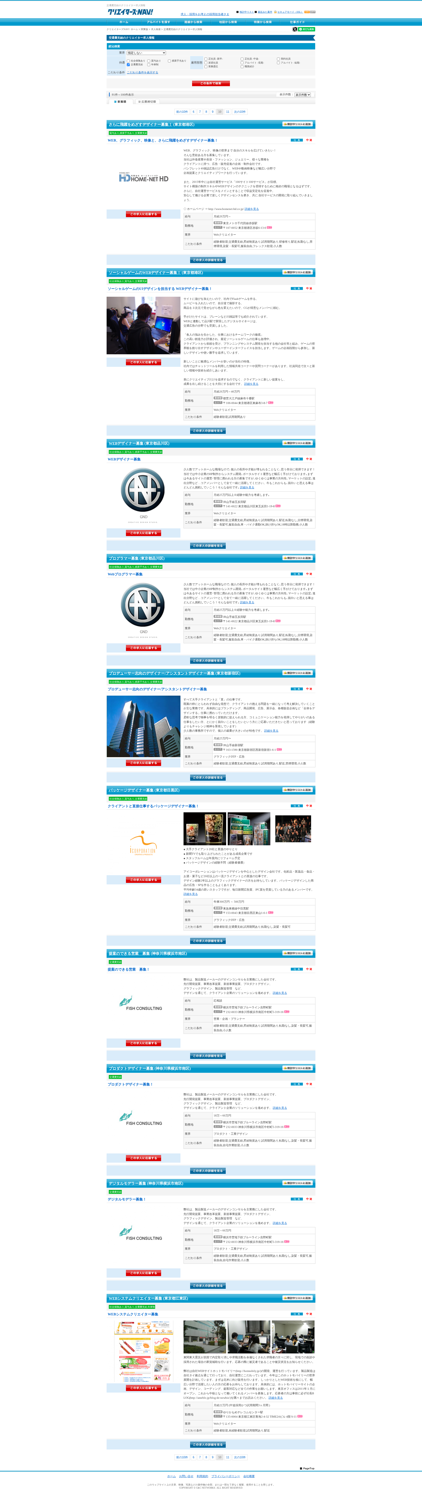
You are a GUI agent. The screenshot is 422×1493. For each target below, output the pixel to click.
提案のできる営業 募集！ (129, 969)
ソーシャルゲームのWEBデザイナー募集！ (145, 273)
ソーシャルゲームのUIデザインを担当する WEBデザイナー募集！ (160, 289)
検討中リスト (247, 12)
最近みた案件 (265, 12)
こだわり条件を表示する (142, 72)
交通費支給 (137, 64)
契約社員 (286, 58)
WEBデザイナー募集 (126, 443)
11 (227, 111)
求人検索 (156, 29)
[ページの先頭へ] (307, 1468)
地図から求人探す (228, 22)
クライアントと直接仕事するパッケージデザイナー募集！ (153, 806)
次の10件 (240, 111)
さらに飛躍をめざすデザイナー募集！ (140, 124)
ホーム (171, 1476)
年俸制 (154, 64)
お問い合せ (186, 1476)
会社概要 (249, 1476)
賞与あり (156, 60)
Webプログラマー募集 (125, 574)
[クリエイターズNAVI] (130, 12)
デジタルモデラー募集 (127, 1183)
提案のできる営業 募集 (129, 953)
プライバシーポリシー (225, 1476)
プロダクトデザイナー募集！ (130, 1084)
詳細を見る (252, 209)
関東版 (144, 29)
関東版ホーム (124, 22)
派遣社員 (213, 62)
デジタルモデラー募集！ (127, 1199)
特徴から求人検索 (263, 22)
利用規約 (202, 1476)
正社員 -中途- (252, 58)
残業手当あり (179, 60)
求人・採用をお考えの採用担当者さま (205, 14)
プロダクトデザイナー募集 (131, 1068)
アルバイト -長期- (254, 62)
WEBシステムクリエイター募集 (135, 1298)
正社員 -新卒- (215, 58)
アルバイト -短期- (290, 62)
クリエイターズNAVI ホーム (122, 29)
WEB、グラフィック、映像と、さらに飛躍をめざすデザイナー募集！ (163, 140)
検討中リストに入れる (297, 124)
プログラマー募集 (124, 558)
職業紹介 (249, 66)
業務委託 (213, 66)
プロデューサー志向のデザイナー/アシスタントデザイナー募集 (162, 673)
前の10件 (182, 111)
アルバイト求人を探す (158, 22)
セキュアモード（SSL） (290, 12)
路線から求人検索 (193, 22)
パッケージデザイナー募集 (131, 790)
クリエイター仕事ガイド (297, 22)
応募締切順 (147, 101)
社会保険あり (138, 60)
